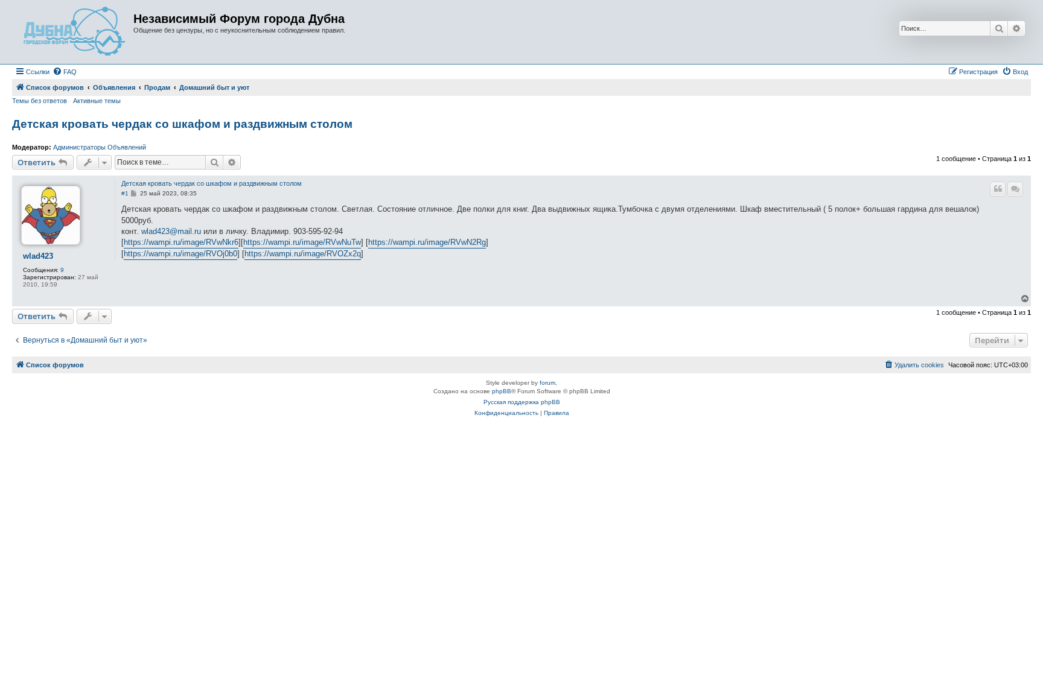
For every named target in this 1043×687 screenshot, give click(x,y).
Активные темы (97, 100)
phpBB (501, 391)
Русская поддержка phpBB (521, 402)
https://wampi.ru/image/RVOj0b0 (180, 253)
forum (547, 382)
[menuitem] (65, 72)
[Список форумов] (74, 32)
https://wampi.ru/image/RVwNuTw (302, 242)
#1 (125, 193)
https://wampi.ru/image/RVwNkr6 (181, 242)
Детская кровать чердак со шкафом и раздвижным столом (182, 124)
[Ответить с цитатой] (998, 189)
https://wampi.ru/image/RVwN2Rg (427, 242)
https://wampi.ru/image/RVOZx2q (302, 253)
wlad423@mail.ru (171, 231)
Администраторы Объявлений (99, 147)
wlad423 (38, 256)
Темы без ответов (39, 100)
